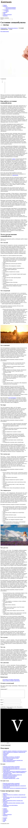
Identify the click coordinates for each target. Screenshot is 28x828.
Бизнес (7, 11)
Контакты (5, 15)
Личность (5, 6)
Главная (5, 5)
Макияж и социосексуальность (10, 775)
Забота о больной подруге (9, 761)
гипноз (13, 158)
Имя (2, 699)
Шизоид (5, 799)
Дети (4, 13)
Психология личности (13, 28)
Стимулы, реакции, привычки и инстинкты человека (15, 751)
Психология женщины (11, 7)
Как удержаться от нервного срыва (11, 758)
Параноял (5, 754)
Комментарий (4, 689)
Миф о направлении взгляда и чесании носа (13, 760)
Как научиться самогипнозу (9, 777)
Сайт (2, 704)
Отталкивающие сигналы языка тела (11, 767)
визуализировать (12, 397)
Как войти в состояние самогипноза (11, 679)
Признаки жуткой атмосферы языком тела (12, 774)
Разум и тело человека (8, 759)
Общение (5, 12)
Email (2, 702)
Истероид (5, 801)
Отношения (5, 9)
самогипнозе (15, 175)
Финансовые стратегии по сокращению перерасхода (15, 771)
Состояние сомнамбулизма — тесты (11, 778)
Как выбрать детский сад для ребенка (11, 756)
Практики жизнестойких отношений (11, 766)
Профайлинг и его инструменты (10, 805)
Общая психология (7, 14)
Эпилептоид (6, 753)
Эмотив (5, 755)
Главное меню (4, 28)
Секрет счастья (6, 770)
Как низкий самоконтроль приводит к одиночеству (14, 768)
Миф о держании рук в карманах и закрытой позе (14, 752)
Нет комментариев (5, 31)
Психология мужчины (11, 8)
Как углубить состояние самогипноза (11, 680)
